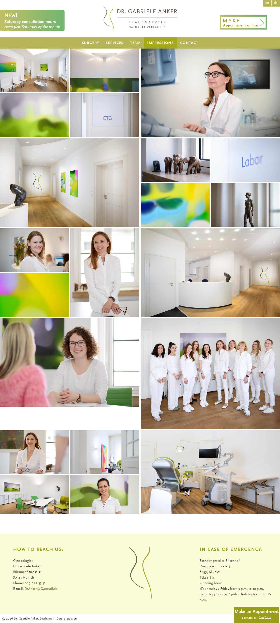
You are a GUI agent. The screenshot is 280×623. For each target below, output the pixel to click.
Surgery (90, 43)
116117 (211, 577)
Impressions (160, 43)
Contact (189, 43)
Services (115, 43)
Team (135, 43)
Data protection (66, 618)
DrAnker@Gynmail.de (41, 589)
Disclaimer (47, 618)
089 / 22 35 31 (35, 583)
